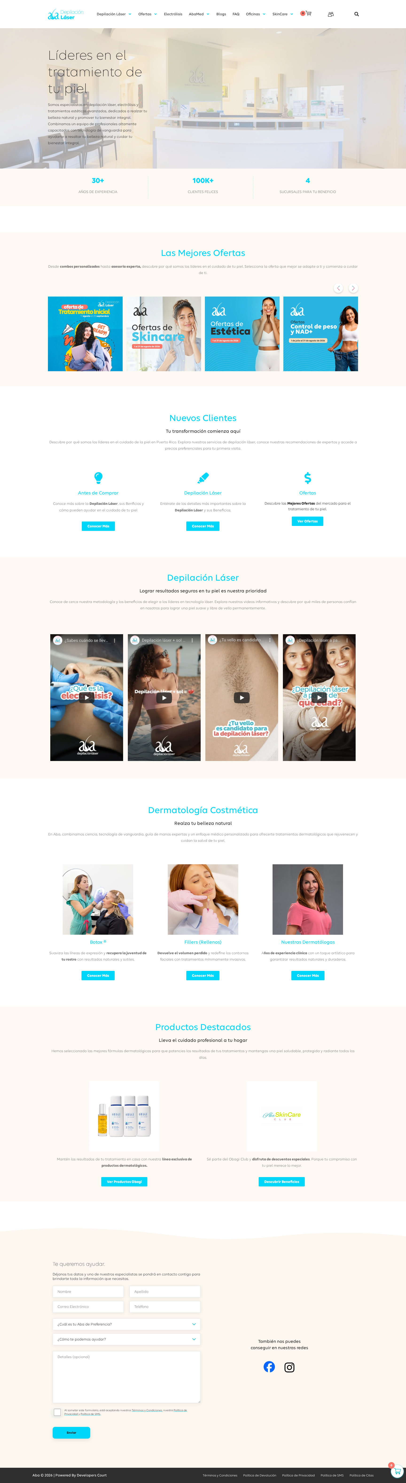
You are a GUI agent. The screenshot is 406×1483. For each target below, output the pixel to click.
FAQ (236, 14)
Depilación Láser (111, 14)
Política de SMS (90, 1414)
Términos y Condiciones (147, 1410)
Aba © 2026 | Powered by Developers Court (69, 1475)
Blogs (221, 14)
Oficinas (253, 14)
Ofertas (144, 14)
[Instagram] (289, 1367)
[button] (354, 14)
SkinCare (280, 14)
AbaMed (196, 14)
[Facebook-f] (269, 1366)
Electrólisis (173, 14)
